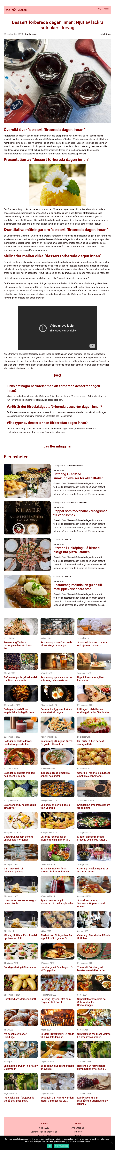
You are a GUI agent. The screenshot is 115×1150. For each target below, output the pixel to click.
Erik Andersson (76, 465)
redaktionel (105, 34)
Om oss (78, 1131)
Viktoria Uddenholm (78, 502)
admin (68, 539)
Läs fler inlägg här (57, 446)
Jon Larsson (31, 34)
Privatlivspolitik (61, 1146)
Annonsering (78, 1128)
